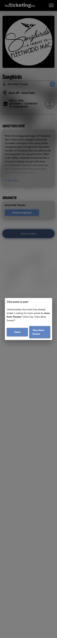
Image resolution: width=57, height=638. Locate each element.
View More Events (38, 332)
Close (17, 332)
